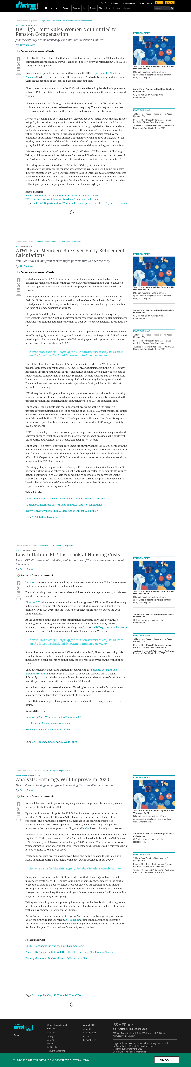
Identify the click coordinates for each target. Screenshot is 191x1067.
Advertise (87, 1036)
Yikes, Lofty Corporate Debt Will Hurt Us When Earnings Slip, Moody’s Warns (69, 952)
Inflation (30, 582)
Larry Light (26, 569)
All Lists (50, 1040)
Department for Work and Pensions (64, 203)
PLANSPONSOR (139, 1029)
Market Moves (21, 775)
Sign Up (170, 3)
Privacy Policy (80, 1059)
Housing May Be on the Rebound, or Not (48, 729)
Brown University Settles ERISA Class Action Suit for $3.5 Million (61, 510)
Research (20, 551)
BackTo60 (37, 203)
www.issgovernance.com (124, 1035)
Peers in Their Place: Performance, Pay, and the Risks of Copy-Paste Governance (153, 121)
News (53, 8)
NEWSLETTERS (145, 3)
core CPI (35, 602)
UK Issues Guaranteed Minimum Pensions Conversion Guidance (61, 199)
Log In (159, 3)
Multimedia (103, 8)
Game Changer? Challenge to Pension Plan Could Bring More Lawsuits (65, 498)
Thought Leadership (56, 1050)
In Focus (64, 8)
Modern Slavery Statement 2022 (127, 1048)
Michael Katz (27, 45)
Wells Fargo (70, 741)
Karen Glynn (105, 203)
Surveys (76, 8)
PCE (60, 741)
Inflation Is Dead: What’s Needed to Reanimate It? (53, 717)
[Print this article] (18, 74)
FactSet (85, 828)
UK (115, 203)
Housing (41, 741)
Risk (17, 246)
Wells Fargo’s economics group (109, 627)
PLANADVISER (124, 1029)
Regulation (20, 26)
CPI (34, 741)
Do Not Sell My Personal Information (129, 1051)
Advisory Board (128, 3)
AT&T (35, 517)
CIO (114, 1029)
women (122, 203)
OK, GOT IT (167, 1059)
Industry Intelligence (121, 8)
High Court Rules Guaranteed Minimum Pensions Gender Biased (61, 195)
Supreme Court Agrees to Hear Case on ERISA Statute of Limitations (63, 504)
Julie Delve (91, 203)
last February (72, 919)
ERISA (42, 517)
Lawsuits (52, 517)
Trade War (75, 995)
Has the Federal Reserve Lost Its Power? (47, 723)
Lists (85, 8)
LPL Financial (60, 995)
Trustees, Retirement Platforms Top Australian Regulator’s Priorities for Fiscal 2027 (153, 127)
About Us (114, 3)
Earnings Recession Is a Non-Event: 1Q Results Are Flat (56, 958)
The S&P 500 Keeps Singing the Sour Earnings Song (54, 946)
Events (93, 8)
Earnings (37, 995)
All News (51, 1032)
